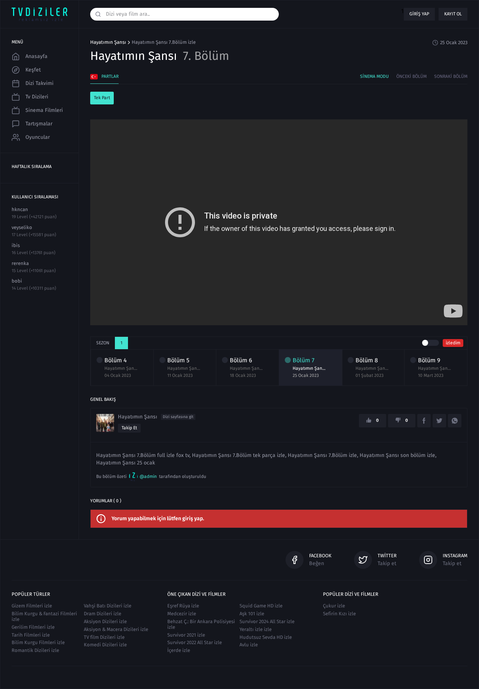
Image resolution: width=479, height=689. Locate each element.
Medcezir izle (181, 613)
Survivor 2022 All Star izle (194, 642)
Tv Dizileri (36, 97)
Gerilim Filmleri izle (33, 627)
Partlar (110, 76)
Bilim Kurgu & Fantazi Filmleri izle (44, 616)
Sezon (102, 342)
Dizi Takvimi (39, 83)
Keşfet (33, 70)
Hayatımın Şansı (108, 42)
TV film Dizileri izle (104, 637)
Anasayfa (36, 56)
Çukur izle (334, 606)
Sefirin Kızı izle (339, 613)
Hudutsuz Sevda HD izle (266, 637)
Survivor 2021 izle (186, 635)
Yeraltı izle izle (256, 629)
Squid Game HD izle (261, 606)
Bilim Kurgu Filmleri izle (38, 642)
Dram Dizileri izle (102, 613)
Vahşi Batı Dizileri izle (107, 606)
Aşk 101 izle (252, 613)
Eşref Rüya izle (183, 606)
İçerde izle (178, 650)
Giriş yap (419, 13)
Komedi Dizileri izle (105, 644)
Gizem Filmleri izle (32, 606)
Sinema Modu (374, 76)
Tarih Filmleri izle (31, 635)
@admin (148, 476)
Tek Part (102, 97)
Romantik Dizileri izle (35, 650)
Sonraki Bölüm (450, 76)
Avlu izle (249, 644)
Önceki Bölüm (411, 76)
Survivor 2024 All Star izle (267, 621)
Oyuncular (37, 137)
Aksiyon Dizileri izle (105, 621)
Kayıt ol (453, 13)
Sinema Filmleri (44, 110)
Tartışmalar (38, 124)
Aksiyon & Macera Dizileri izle (116, 629)
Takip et (129, 427)
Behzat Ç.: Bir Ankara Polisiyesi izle (201, 624)
